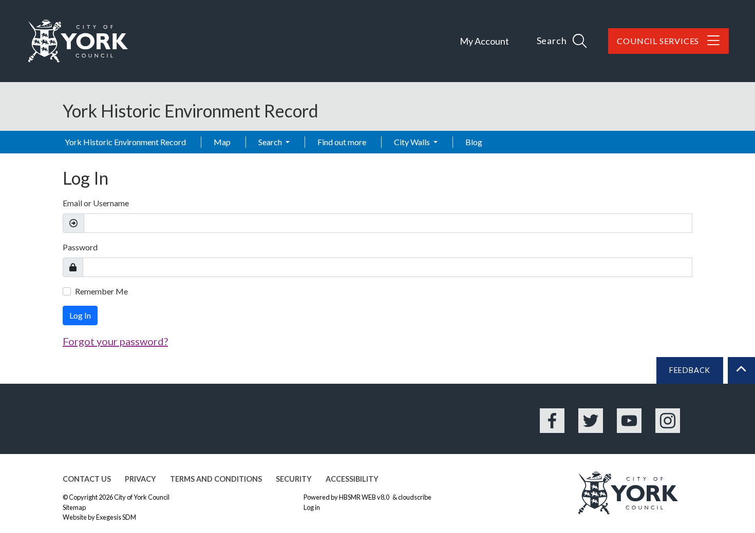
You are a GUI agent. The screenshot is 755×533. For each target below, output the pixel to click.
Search (271, 142)
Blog (473, 142)
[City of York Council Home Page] (78, 41)
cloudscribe (414, 497)
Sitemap (74, 507)
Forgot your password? (115, 341)
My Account (484, 41)
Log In (80, 315)
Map (222, 142)
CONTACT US (87, 479)
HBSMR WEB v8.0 (364, 497)
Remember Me (101, 291)
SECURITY (294, 479)
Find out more (341, 142)
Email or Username (96, 203)
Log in (312, 507)
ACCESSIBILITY (352, 479)
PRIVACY (140, 479)
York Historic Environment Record (125, 142)
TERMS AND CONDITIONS (216, 479)
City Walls (412, 142)
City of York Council (141, 497)
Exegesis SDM (116, 517)
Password (80, 247)
